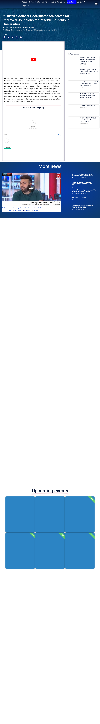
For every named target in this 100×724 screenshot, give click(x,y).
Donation (70, 2)
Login (60, 134)
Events (37, 2)
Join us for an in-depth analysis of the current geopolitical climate (87, 96)
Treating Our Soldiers (58, 2)
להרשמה (20, 526)
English (25, 5)
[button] (4, 37)
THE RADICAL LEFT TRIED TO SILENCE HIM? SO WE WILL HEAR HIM (89, 84)
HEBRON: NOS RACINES (88, 106)
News (31, 2)
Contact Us (81, 2)
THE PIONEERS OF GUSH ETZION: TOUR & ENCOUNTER (88, 120)
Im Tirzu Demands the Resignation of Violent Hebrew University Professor (87, 60)
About (24, 2)
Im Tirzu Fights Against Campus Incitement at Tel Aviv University (89, 72)
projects (44, 2)
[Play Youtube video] (33, 59)
